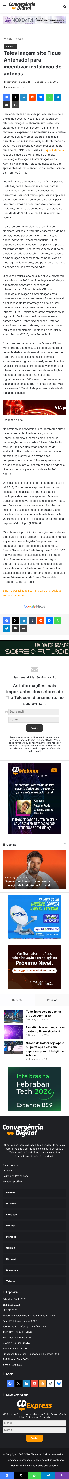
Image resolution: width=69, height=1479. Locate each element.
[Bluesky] (58, 1383)
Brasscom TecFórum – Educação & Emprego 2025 (31, 1353)
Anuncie (7, 1170)
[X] (15, 97)
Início (9, 38)
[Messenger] (40, 97)
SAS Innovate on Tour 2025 (18, 1348)
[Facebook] (6, 97)
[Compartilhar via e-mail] (6, 104)
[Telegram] (57, 97)
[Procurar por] (64, 8)
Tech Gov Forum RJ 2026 (17, 1337)
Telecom (18, 38)
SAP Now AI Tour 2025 (16, 1359)
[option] (34, 869)
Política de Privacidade (16, 1176)
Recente (17, 1000)
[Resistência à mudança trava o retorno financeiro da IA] (13, 1032)
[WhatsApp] (49, 97)
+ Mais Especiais (12, 1364)
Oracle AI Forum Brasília (16, 1343)
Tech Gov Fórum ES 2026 (17, 1332)
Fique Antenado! (54, 150)
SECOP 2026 (10, 1310)
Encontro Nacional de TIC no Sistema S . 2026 (29, 1315)
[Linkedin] (23, 97)
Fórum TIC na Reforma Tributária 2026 (25, 1326)
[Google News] (34, 606)
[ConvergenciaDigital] (22, 6)
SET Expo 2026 (11, 1304)
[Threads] (50, 1383)
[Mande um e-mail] (29, 81)
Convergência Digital (16, 81)
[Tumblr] (32, 620)
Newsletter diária (12, 1181)
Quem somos (10, 1165)
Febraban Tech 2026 (14, 1299)
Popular (52, 1000)
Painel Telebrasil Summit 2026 (20, 1321)
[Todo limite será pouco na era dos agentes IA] (13, 1016)
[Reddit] (32, 97)
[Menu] (4, 8)
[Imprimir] (15, 104)
